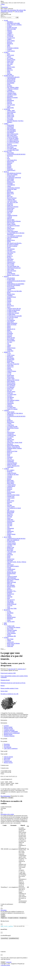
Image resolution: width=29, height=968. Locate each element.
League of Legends (12, 576)
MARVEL (10, 471)
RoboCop (9, 452)
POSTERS (10, 183)
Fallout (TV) (10, 366)
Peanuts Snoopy (11, 382)
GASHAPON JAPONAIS (14, 177)
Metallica (9, 615)
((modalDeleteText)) (13, 938)
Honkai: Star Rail (11, 572)
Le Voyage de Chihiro (12, 138)
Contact (3, 4)
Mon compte (4, 10)
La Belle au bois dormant (13, 310)
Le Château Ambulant (12, 139)
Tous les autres (11, 621)
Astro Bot (9, 546)
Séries (8, 71)
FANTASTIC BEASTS (13, 77)
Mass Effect (10, 580)
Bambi (8, 292)
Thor (8, 527)
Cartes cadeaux (11, 51)
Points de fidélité (8, 727)
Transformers (10, 403)
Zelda (8, 607)
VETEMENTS (11, 185)
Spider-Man (10, 519)
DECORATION (11, 129)
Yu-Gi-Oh (9, 605)
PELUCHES (10, 128)
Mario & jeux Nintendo (13, 579)
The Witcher (10, 401)
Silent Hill (9, 596)
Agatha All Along (11, 473)
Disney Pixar (10, 61)
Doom (8, 557)
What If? (9, 532)
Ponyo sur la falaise (12, 145)
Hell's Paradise (11, 222)
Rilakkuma (10, 169)
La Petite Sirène (11, 314)
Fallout (9, 563)
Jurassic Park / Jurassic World (14, 442)
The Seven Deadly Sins (13, 266)
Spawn (9, 518)
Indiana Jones (10, 439)
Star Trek (9, 390)
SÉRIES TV (10, 35)
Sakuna (9, 595)
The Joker (9, 525)
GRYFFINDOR (11, 78)
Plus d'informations (5, 796)
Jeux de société (11, 104)
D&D (8, 45)
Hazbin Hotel (10, 375)
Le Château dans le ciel (13, 141)
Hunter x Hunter (11, 224)
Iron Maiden (10, 612)
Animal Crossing (11, 543)
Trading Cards (10, 626)
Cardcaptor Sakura (12, 201)
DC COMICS (10, 470)
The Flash (9, 524)
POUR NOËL (11, 286)
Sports (8, 72)
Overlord (9, 254)
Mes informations (11, 10)
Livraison (6, 725)
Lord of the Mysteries (12, 237)
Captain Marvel (11, 486)
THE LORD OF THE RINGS (15, 413)
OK (17, 17)
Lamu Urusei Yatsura (12, 231)
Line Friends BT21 (12, 160)
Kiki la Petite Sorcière (12, 134)
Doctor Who (10, 365)
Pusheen (9, 167)
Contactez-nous (8, 761)
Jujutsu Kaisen (11, 228)
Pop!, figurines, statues (13, 87)
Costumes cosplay (11, 93)
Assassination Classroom (13, 187)
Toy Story (9, 342)
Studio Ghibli (10, 644)
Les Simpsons (10, 387)
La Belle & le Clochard (13, 313)
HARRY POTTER (12, 27)
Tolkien (9, 640)
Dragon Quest (10, 559)
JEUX (8, 46)
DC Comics (10, 58)
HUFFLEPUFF (11, 80)
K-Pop (8, 614)
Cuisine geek (10, 642)
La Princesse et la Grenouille (14, 316)
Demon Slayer (10, 208)
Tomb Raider (10, 602)
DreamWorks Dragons (13, 428)
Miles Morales (10, 511)
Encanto (9, 300)
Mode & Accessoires (12, 97)
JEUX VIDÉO (11, 40)
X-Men (9, 535)
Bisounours (10, 155)
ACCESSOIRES (11, 131)
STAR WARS (10, 412)
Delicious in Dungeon (12, 206)
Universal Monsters (12, 463)
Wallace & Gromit (11, 464)
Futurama (9, 369)
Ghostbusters (10, 433)
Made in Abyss (11, 240)
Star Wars (9, 74)
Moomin (9, 166)
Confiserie (9, 90)
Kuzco (8, 307)
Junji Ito (9, 227)
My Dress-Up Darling (12, 244)
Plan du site (7, 759)
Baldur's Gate (10, 547)
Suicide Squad (10, 521)
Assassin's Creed (11, 544)
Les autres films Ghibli (13, 150)
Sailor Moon (10, 259)
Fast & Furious (11, 432)
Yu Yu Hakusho (11, 273)
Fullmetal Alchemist (12, 215)
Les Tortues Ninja (11, 394)
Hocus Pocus (10, 305)
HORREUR (10, 415)
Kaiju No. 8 (10, 230)
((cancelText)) (4, 938)
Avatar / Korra (10, 355)
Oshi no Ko (10, 253)
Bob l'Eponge (10, 358)
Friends (9, 368)
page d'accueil (11, 669)
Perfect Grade (10, 116)
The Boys (9, 396)
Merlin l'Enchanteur (12, 323)
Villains (9, 345)
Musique (9, 68)
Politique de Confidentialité (11, 731)
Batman (9, 479)
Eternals (9, 493)
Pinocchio (9, 334)
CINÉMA (9, 32)
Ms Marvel (10, 513)
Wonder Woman (11, 534)
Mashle (9, 241)
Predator (9, 449)
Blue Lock (9, 196)
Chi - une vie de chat (12, 202)
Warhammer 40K (11, 636)
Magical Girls (10, 161)
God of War (10, 570)
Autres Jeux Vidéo (12, 608)
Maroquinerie (10, 100)
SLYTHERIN (10, 83)
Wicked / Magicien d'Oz (13, 465)
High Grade (10, 113)
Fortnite (9, 567)
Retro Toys (10, 70)
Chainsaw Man (11, 199)
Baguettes (9, 86)
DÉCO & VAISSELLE (13, 540)
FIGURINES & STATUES (14, 173)
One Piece (9, 250)
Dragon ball (10, 209)
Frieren (9, 214)
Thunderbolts (10, 528)
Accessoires (10, 119)
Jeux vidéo (10, 64)
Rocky (8, 454)
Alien (8, 417)
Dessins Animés (11, 59)
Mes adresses (20, 10)
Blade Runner (10, 422)
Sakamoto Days (11, 262)
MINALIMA (10, 107)
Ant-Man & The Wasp (13, 474)
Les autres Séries (11, 407)
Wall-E (9, 346)
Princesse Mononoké (12, 136)
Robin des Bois (11, 337)
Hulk (8, 503)
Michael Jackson (11, 617)
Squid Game (10, 388)
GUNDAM (10, 36)
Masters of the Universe (13, 380)
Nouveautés (7, 745)
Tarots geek (10, 646)
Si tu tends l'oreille (11, 148)
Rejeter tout (4, 797)
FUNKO (9, 26)
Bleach (9, 195)
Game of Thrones (11, 371)
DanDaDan (10, 203)
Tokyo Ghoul (10, 269)
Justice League (11, 506)
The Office (10, 398)
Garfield (9, 372)
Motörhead (10, 618)
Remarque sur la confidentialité (12, 733)
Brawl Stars (10, 550)
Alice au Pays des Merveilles (14, 291)
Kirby (8, 158)
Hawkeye (9, 502)
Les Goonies (10, 436)
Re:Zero (9, 257)
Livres (8, 106)
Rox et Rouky (10, 339)
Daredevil (9, 487)
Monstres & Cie (11, 329)
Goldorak (9, 217)
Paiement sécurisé (8, 728)
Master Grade (10, 115)
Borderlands (10, 548)
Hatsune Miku (10, 219)
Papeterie (9, 102)
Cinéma (9, 56)
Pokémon (9, 592)
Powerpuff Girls (11, 384)
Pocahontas (10, 333)
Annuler (3, 916)
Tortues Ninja (10, 460)
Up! (8, 343)
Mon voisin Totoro (12, 135)
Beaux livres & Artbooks (13, 643)
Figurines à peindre (12, 630)
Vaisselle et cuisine (12, 94)
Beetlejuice (10, 420)
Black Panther (10, 481)
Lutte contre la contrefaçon (10, 748)
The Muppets (10, 397)
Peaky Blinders (11, 381)
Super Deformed (11, 112)
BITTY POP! (10, 55)
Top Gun (9, 458)
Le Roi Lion (10, 318)
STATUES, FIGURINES (13, 285)
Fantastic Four (10, 496)
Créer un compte (19, 11)
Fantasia (9, 301)
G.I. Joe (9, 374)
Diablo (9, 556)
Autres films (10, 350)
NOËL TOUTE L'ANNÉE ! (14, 24)
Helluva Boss (10, 377)
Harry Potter (10, 62)
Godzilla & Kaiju (11, 435)
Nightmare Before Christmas (14, 448)
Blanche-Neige (11, 294)
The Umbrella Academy (13, 400)
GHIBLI (9, 39)
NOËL (9, 84)
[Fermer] (4, 16)
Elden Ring (10, 560)
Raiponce (9, 336)
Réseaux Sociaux (8, 762)
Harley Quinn (10, 500)
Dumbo (9, 298)
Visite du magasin (8, 756)
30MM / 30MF (11, 110)
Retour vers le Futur (12, 451)
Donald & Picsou (11, 297)
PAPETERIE (10, 125)
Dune (8, 429)
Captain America (11, 484)
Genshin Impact (11, 569)
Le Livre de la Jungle (12, 317)
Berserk (9, 190)
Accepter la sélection (13, 917)
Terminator (10, 457)
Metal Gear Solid (11, 582)
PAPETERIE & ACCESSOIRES (15, 283)
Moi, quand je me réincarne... (14, 243)
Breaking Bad (10, 359)
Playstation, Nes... (11, 591)
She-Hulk (9, 516)
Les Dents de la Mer (12, 426)
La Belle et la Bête (12, 311)
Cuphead (9, 553)
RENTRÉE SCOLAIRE (13, 23)
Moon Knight (10, 512)
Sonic (8, 598)
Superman (9, 522)
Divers (8, 490)
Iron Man (9, 505)
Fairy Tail (9, 212)
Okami (9, 588)
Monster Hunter (11, 586)
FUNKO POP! (11, 176)
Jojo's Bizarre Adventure (13, 225)
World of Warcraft (11, 604)
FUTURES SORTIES (13, 48)
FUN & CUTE (11, 37)
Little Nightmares (11, 578)
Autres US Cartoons (12, 409)
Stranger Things (11, 391)
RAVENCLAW (11, 81)
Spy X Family (10, 265)
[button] (7, 814)
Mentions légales (8, 734)
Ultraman (9, 272)
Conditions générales (9, 730)
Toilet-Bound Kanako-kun (14, 267)
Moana (9, 327)
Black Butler (10, 192)
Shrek (8, 455)
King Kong (10, 444)
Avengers (9, 477)
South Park (10, 393)
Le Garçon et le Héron (13, 142)
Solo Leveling (10, 263)
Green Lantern (11, 497)
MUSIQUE (10, 43)
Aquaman (9, 476)
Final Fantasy (10, 564)
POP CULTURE (11, 29)
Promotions (7, 744)
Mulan (8, 330)
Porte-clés (9, 103)
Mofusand (9, 163)
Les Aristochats (11, 320)
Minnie (9, 326)
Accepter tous (23, 917)
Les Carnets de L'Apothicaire (14, 235)
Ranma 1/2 (10, 256)
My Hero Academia (12, 246)
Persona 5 (9, 589)
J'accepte (10, 797)
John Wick (9, 441)
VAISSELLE (10, 126)
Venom (9, 529)
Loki (8, 509)
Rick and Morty (11, 385)
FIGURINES (10, 132)
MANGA (9, 42)
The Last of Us (11, 599)
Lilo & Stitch (10, 321)
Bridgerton (10, 361)
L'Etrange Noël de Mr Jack (14, 308)
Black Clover (10, 193)
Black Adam (10, 480)
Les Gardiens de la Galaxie (14, 508)
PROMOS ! (10, 21)
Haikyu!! (9, 218)
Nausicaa (9, 144)
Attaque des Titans (12, 189)
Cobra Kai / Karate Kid (13, 364)
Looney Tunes (10, 378)
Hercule (9, 304)
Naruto (9, 247)
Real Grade (10, 118)
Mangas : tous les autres (13, 275)
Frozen (9, 302)
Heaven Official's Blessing (14, 221)
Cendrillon (9, 295)
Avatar (8, 419)
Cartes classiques (11, 633)
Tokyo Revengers (11, 270)
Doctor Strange (11, 492)
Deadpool (9, 489)
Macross (9, 238)
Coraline (9, 423)
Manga (9, 65)
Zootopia (9, 349)
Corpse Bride (10, 425)
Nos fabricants (7, 747)
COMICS (9, 33)
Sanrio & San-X (11, 170)
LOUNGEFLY (11, 278)
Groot (8, 499)
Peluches (9, 99)
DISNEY (9, 30)
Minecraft (9, 583)
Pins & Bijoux (10, 91)
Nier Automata (11, 249)
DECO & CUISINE (12, 174)
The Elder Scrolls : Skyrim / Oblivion (16, 562)
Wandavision (10, 531)
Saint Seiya (10, 260)
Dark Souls (10, 554)
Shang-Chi (10, 515)
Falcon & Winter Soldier (13, 495)
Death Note (10, 205)
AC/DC (9, 611)
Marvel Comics (11, 67)
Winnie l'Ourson (11, 348)
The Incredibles (11, 340)
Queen (8, 620)
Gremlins (9, 438)
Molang (9, 164)
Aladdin (9, 289)
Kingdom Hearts (11, 573)
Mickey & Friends (11, 324)
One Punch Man (11, 251)
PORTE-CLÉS (11, 182)
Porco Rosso (10, 147)
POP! (8, 54)
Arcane (9, 353)
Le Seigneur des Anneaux (13, 627)
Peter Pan (9, 332)
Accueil (6, 20)
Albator (9, 186)
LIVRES (9, 49)
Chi (8, 157)
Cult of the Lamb (11, 551)
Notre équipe (7, 758)
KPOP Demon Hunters (13, 445)
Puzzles (9, 634)
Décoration (10, 96)
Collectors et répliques (12, 88)
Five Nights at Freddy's (13, 566)
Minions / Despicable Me (13, 447)
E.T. (8, 431)
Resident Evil (10, 594)
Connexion (10, 11)
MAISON (9, 282)
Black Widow (10, 483)
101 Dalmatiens (11, 288)
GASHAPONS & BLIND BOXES (16, 154)
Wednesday (10, 406)
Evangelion (10, 211)
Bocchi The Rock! (12, 198)
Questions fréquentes (9, 736)
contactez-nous (21, 669)
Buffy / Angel (10, 362)
